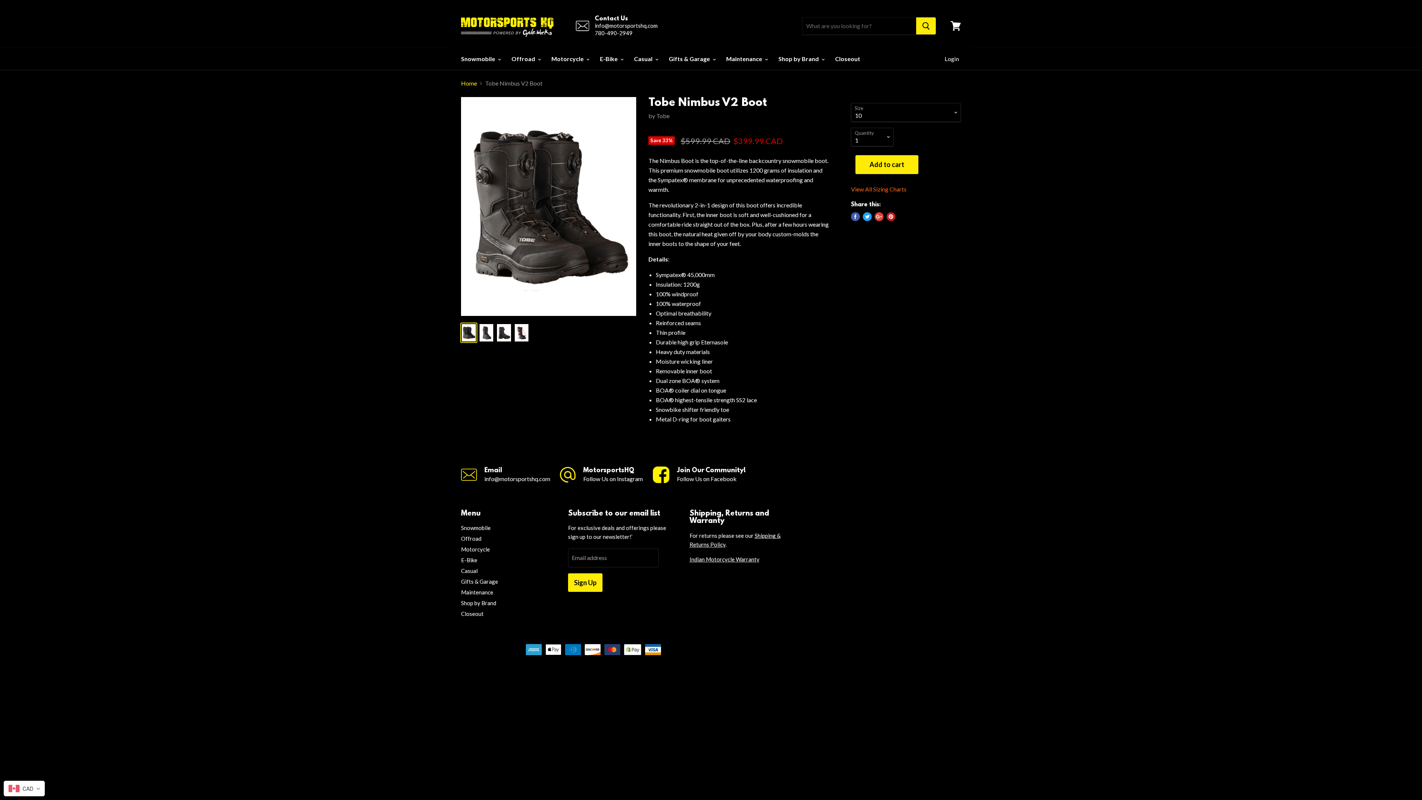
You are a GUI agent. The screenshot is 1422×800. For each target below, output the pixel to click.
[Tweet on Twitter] (867, 216)
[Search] (926, 25)
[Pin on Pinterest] (891, 216)
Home (469, 83)
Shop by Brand (799, 58)
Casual (644, 58)
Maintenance (744, 58)
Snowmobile (478, 58)
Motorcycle (568, 58)
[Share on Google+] (879, 216)
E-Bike (609, 58)
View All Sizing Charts (879, 189)
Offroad (523, 58)
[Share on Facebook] (855, 216)
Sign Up (585, 583)
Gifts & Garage (690, 58)
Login (952, 59)
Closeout (847, 58)
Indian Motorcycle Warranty (725, 559)
